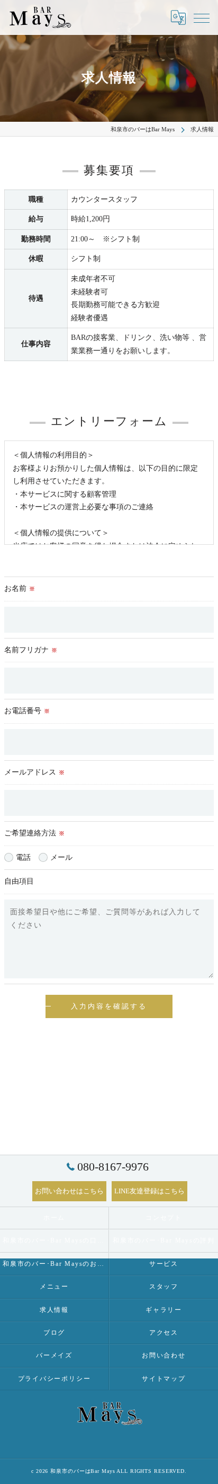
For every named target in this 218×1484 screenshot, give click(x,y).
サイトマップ (164, 1378)
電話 (23, 857)
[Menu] (201, 17)
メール (61, 857)
